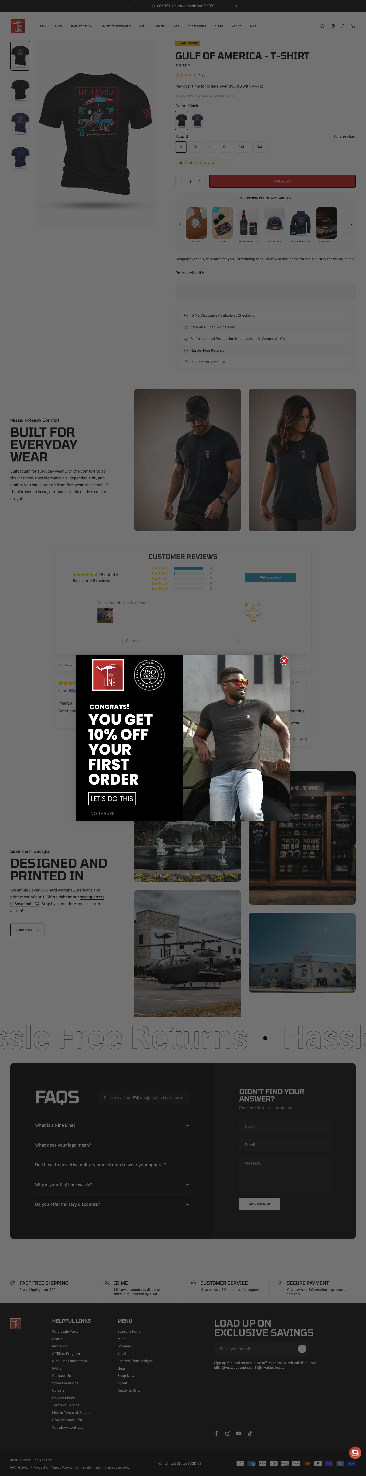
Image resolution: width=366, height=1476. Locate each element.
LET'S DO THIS (112, 798)
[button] (355, 1453)
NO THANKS (102, 813)
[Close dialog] (284, 660)
